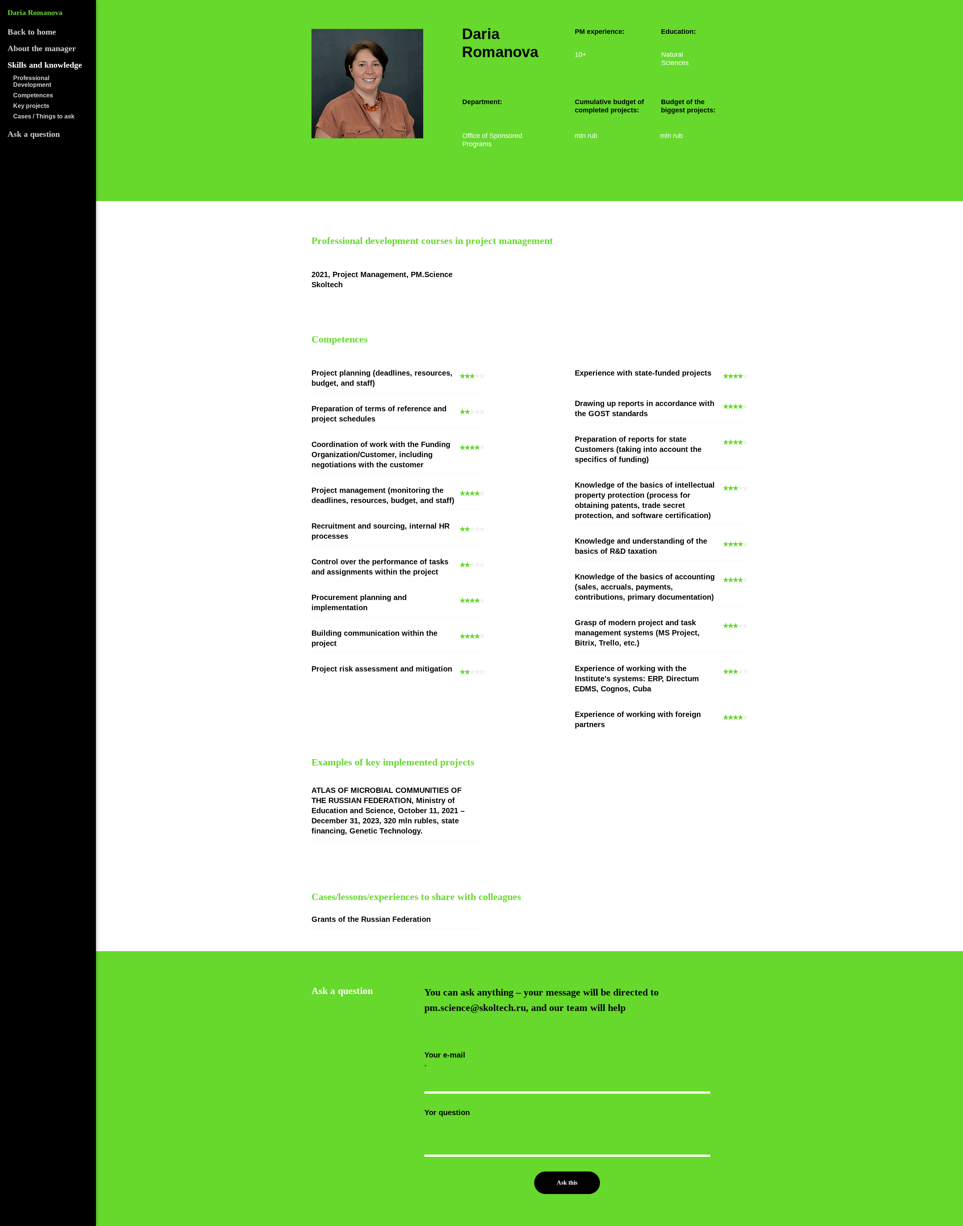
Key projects (31, 106)
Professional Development (32, 81)
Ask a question (34, 134)
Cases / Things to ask (43, 116)
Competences (33, 95)
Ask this (567, 1182)
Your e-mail (444, 1055)
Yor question (447, 1112)
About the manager (42, 48)
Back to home (32, 31)
